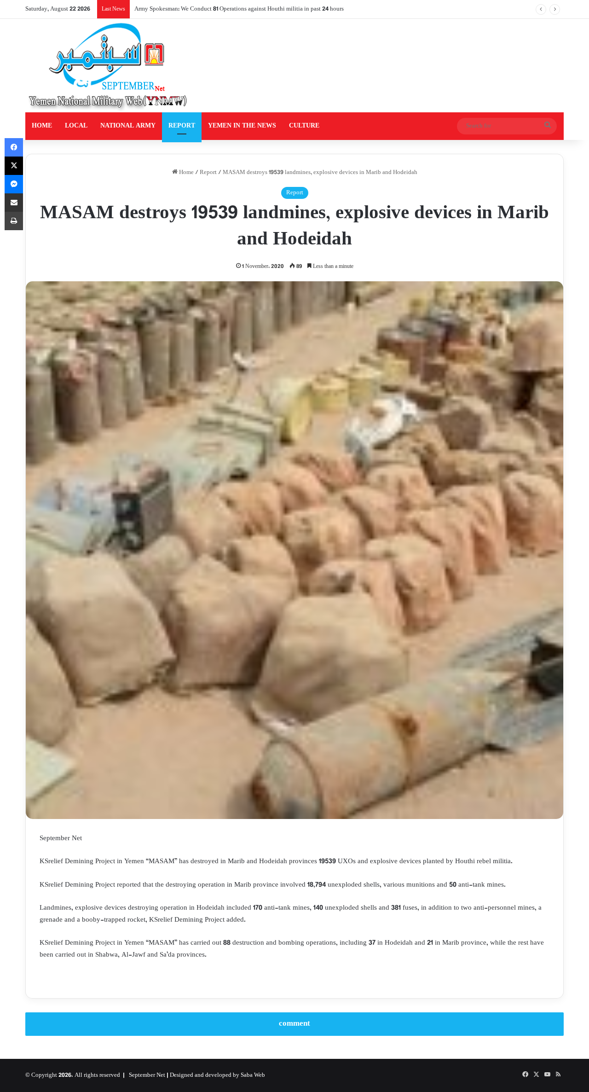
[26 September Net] (108, 65)
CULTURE (304, 126)
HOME (42, 126)
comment (294, 1023)
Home (186, 173)
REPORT (181, 126)
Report (208, 173)
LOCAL (76, 126)
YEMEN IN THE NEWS (242, 126)
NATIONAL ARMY (128, 126)
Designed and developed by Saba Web (217, 1075)
